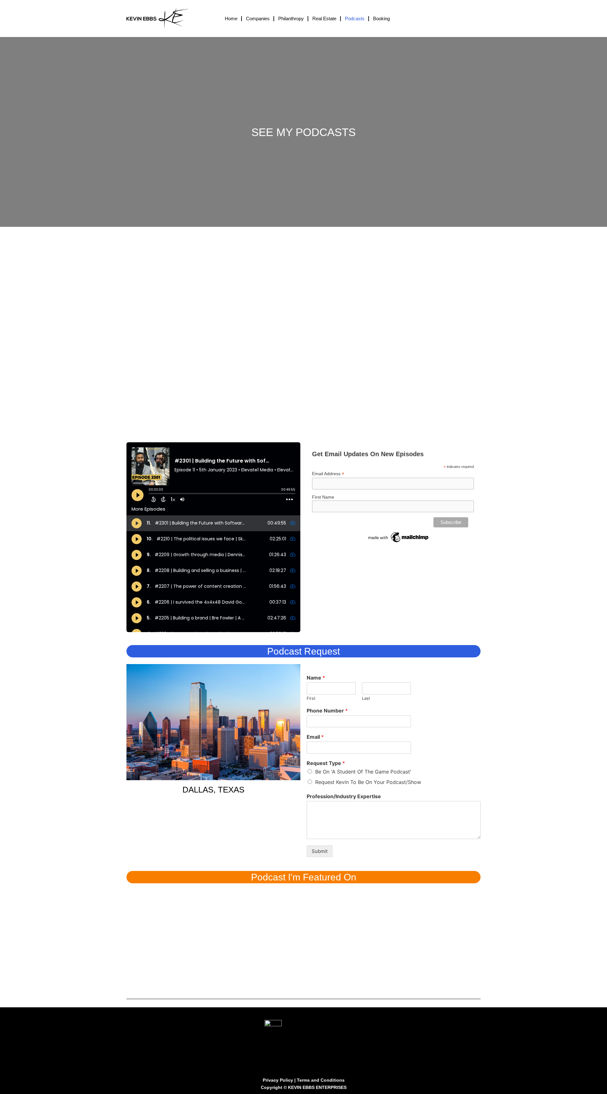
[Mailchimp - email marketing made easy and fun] (398, 536)
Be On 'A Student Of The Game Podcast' (363, 771)
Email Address (328, 474)
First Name (323, 497)
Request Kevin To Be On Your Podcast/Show (368, 782)
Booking (381, 18)
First (311, 698)
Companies (258, 18)
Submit (320, 851)
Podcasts (355, 18)
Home (231, 18)
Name (316, 677)
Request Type (326, 763)
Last (366, 698)
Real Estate (324, 18)
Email (315, 737)
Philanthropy (291, 18)
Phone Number (327, 710)
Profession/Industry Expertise (344, 796)
